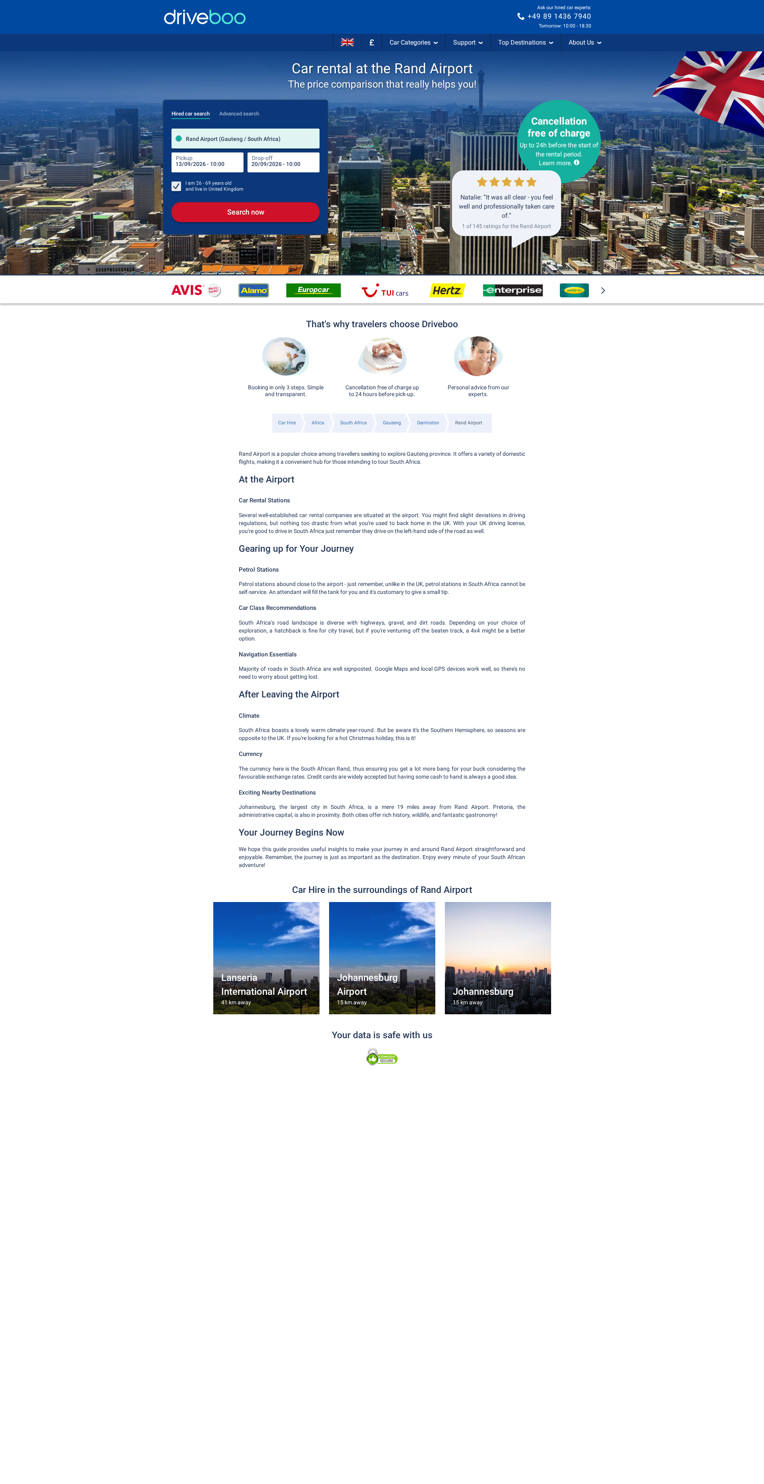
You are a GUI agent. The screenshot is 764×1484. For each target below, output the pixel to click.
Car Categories (410, 42)
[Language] (347, 42)
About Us (581, 42)
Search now (245, 212)
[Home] (205, 17)
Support (464, 42)
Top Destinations (522, 42)
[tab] (191, 111)
